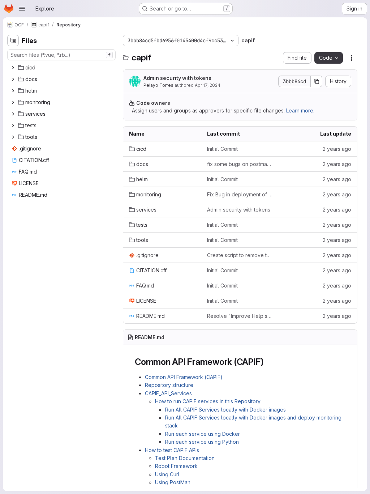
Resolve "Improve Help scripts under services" (240, 316)
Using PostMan (172, 482)
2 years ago (337, 149)
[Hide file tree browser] (13, 40)
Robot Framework (176, 466)
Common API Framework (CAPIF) (184, 377)
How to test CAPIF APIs (172, 450)
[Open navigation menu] (22, 8)
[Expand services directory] (13, 114)
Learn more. (300, 110)
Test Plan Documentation (185, 458)
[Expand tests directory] (13, 125)
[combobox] (61, 54)
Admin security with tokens (177, 78)
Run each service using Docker (202, 434)
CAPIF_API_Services (168, 393)
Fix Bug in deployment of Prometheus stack (240, 194)
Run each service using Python (202, 442)
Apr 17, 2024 (207, 85)
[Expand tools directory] (13, 137)
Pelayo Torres (158, 85)
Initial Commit (222, 149)
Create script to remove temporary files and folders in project (240, 255)
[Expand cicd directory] (13, 67)
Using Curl (167, 474)
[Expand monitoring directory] (13, 102)
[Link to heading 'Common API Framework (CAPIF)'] (268, 362)
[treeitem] (62, 67)
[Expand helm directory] (13, 90)
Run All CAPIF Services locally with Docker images (225, 409)
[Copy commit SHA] (316, 81)
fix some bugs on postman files (240, 164)
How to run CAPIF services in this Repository (208, 401)
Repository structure (169, 385)
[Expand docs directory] (13, 79)
